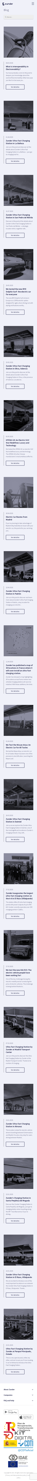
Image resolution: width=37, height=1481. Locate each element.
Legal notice (29, 1473)
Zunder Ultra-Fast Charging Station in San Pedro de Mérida (19, 216)
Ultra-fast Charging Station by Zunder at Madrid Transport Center (19, 1049)
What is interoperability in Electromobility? (17, 67)
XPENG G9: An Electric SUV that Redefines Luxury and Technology (17, 443)
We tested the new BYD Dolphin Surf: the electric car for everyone (18, 292)
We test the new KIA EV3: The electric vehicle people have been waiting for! (18, 973)
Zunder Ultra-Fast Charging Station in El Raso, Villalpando (19, 1275)
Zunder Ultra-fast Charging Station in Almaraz (18, 1125)
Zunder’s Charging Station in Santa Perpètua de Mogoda (18, 1199)
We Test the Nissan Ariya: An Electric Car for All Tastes (18, 746)
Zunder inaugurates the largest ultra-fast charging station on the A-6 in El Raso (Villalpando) (19, 896)
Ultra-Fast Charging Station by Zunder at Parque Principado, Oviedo (19, 1351)
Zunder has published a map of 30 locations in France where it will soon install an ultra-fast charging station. (19, 669)
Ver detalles (15, 87)
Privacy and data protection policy (16, 1475)
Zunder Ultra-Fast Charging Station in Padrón (18, 592)
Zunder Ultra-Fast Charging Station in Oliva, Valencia (18, 367)
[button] (32, 2)
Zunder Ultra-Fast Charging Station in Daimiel (18, 820)
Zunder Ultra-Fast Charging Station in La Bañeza (18, 142)
